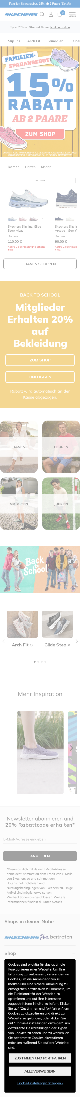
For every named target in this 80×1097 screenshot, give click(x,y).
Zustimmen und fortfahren (40, 1058)
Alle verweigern (40, 1071)
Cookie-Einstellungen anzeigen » (40, 1083)
